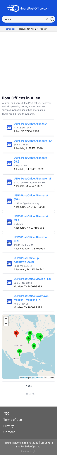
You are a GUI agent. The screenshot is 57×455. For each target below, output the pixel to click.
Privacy (8, 426)
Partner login (28, 451)
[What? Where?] (51, 19)
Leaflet (25, 377)
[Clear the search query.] (46, 19)
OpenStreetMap (37, 377)
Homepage (10, 28)
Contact (9, 432)
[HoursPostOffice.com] (28, 8)
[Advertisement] (28, 64)
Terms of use (12, 420)
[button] (16, 334)
